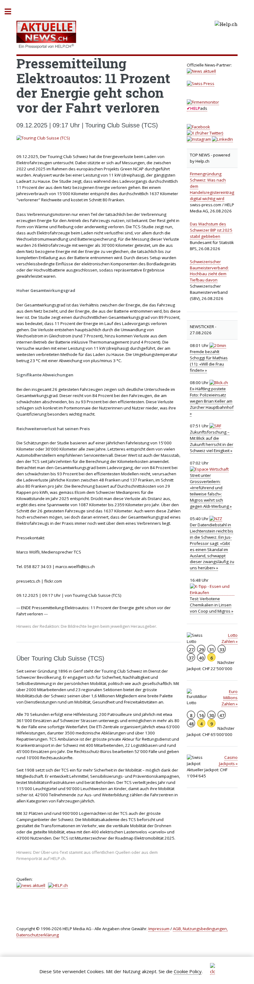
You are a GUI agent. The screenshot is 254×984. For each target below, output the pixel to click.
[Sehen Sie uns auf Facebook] (198, 127)
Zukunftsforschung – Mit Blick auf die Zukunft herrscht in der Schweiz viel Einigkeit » (211, 441)
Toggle (11, 11)
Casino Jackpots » (228, 760)
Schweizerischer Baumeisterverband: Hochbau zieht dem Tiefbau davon (209, 271)
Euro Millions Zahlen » (229, 698)
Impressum (158, 928)
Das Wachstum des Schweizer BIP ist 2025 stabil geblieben (211, 230)
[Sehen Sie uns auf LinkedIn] (222, 139)
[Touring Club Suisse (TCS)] (98, 138)
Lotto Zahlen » (229, 638)
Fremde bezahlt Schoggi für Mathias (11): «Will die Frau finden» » (209, 361)
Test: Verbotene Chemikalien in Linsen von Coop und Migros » (211, 605)
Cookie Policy (188, 971)
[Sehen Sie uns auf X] (205, 133)
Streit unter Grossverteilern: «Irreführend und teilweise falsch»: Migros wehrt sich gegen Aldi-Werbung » (211, 491)
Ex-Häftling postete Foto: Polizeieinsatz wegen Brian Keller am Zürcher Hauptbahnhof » (212, 401)
